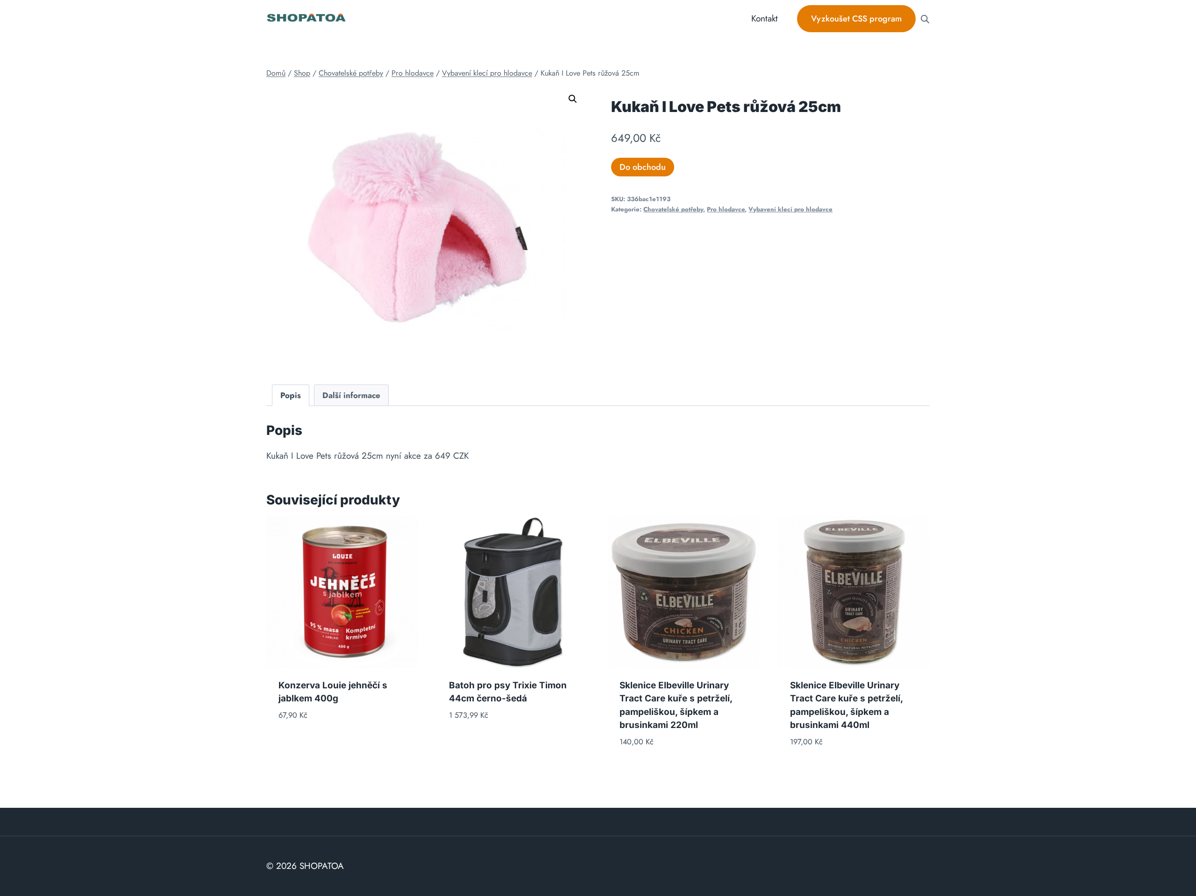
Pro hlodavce (726, 209)
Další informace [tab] (351, 395)
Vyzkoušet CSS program (856, 19)
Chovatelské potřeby (673, 209)
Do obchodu (642, 167)
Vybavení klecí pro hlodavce (790, 209)
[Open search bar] (925, 18)
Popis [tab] (290, 395)
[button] (572, 99)
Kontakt (764, 18)
